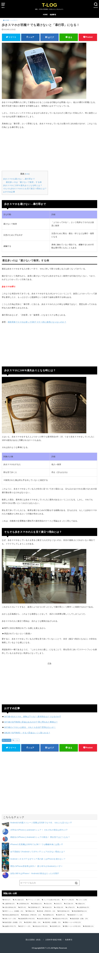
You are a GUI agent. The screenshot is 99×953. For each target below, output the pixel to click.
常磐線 (31, 911)
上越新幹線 (9, 903)
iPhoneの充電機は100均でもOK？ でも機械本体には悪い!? (36, 844)
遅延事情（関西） (33, 922)
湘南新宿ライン (75, 915)
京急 (49, 903)
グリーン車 (69, 900)
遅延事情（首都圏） (53, 922)
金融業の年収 (10, 926)
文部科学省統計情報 (53, 940)
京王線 (69, 903)
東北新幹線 (64, 911)
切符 (23, 907)
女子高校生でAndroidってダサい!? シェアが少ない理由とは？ (37, 852)
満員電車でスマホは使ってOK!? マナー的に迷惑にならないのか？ (37, 322)
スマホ (16, 740)
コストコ (82, 900)
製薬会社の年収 (61, 918)
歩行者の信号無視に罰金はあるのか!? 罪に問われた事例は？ (31, 722)
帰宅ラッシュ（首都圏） (13, 911)
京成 (59, 903)
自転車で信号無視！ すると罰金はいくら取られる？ (27, 733)
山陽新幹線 (84, 907)
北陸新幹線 (35, 907)
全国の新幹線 (10, 907)
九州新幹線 (24, 903)
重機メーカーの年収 (73, 922)
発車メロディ (10, 918)
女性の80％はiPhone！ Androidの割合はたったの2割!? (34, 873)
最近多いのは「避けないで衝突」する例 (24, 182)
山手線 (71, 907)
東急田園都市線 (80, 911)
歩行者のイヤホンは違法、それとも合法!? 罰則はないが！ (30, 727)
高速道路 (89, 926)
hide (27, 174)
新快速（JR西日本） (47, 911)
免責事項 (53, 14)
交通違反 (37, 903)
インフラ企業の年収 (51, 900)
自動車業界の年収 (27, 918)
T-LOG (49, 5)
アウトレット (33, 900)
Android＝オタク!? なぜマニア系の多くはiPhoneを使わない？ (38, 859)
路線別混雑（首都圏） (13, 922)
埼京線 (48, 907)
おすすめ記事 (9, 192)
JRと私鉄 (19, 900)
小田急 (59, 907)
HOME (45, 14)
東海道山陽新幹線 (11, 915)
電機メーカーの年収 (72, 926)
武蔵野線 (49, 915)
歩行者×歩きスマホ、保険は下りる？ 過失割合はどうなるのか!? (32, 716)
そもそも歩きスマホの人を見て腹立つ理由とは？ (25, 189)
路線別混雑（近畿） (80, 918)
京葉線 (81, 903)
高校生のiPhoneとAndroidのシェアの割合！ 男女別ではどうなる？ (40, 837)
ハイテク (7, 740)
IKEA (7, 900)
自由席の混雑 (44, 918)
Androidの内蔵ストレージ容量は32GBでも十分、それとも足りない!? (41, 822)
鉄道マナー (25, 926)
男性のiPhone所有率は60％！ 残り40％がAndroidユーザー (36, 866)
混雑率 (61, 915)
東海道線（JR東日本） (32, 915)
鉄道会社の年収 (41, 926)
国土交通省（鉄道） (34, 940)
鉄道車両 (56, 926)
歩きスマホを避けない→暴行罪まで (19, 179)
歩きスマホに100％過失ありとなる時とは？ (22, 185)
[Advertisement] (49, 149)
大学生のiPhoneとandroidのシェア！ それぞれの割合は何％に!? (38, 830)
